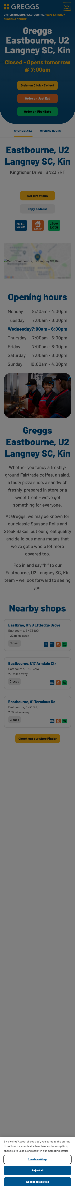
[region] (37, 1164)
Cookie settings (37, 1159)
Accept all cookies (37, 1181)
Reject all (37, 1170)
